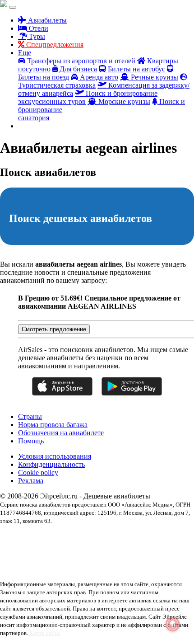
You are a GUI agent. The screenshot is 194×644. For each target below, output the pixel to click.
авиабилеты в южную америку (98, 536)
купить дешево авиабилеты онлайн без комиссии (75, 569)
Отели (37, 28)
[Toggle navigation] (12, 7)
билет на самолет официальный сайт (40, 561)
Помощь (31, 441)
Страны (30, 416)
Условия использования (54, 456)
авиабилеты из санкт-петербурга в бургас (96, 544)
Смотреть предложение (54, 329)
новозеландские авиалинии (162, 569)
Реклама (30, 480)
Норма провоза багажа (53, 424)
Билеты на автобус (135, 69)
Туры (36, 36)
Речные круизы (153, 77)
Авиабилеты (46, 20)
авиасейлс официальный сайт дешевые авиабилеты (133, 553)
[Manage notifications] (173, 624)
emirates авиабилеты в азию (31, 536)
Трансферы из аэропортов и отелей (80, 61)
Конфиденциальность (51, 464)
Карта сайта (44, 633)
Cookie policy (38, 472)
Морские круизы (123, 101)
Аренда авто (98, 77)
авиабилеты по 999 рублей (45, 553)
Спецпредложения (53, 44)
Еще (24, 52)
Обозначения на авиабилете (61, 433)
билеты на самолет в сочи (112, 561)
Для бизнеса (77, 69)
